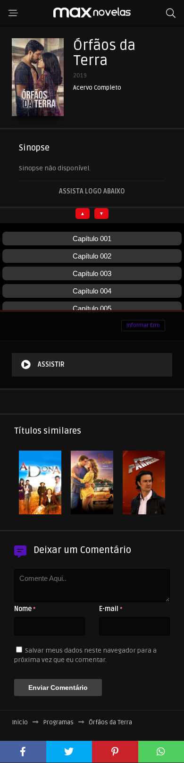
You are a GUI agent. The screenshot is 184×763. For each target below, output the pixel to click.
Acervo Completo (97, 88)
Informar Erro (143, 325)
